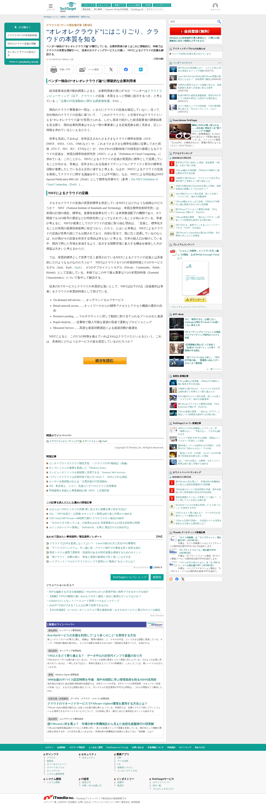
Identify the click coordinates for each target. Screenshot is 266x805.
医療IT (120, 782)
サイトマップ (185, 747)
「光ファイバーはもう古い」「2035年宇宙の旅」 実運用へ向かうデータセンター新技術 (202, 360)
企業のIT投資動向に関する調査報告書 (85, 100)
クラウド (51, 757)
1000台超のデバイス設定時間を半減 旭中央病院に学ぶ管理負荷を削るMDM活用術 (101, 679)
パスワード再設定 (77, 747)
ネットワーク (53, 770)
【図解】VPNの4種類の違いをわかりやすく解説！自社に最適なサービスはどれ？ (95, 596)
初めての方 (200, 747)
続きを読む (105, 360)
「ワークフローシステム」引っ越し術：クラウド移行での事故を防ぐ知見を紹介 (95, 548)
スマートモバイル (55, 767)
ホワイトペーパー (161, 782)
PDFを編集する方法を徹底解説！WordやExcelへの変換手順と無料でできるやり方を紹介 (99, 591)
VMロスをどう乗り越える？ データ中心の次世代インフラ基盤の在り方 (94, 655)
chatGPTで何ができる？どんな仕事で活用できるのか (79, 605)
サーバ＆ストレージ (56, 764)
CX (119, 764)
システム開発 (53, 782)
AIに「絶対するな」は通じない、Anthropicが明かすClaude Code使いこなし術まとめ (202, 322)
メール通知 (93, 69)
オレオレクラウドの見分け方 (21, 54)
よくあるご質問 (96, 747)
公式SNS (62, 802)
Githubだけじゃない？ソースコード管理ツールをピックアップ (84, 600)
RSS (170, 579)
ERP (119, 757)
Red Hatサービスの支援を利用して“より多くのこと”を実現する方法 (91, 635)
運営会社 (125, 802)
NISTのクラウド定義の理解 (21, 43)
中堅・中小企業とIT (92, 785)
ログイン (49, 747)
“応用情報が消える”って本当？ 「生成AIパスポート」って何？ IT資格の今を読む (202, 347)
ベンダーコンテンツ (182, 62)
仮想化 (157, 577)
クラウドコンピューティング (64, 441)
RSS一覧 (157, 785)
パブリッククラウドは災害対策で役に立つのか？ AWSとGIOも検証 (88, 477)
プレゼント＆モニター (163, 789)
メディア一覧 (49, 802)
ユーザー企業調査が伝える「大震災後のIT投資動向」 (79, 481)
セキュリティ (88, 757)
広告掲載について (156, 747)
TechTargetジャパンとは (117, 747)
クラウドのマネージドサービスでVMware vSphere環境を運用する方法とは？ (97, 703)
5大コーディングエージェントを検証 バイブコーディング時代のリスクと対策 (204, 335)
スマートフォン (90, 441)
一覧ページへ (214, 369)
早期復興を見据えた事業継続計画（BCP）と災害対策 (79, 490)
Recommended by (141, 567)
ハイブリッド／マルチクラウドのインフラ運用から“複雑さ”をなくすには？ (92, 561)
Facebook (176, 579)
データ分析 (122, 761)
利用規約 (171, 747)
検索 (219, 21)
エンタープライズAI (127, 770)
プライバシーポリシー (103, 802)
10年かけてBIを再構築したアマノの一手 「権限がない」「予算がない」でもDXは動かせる (199, 431)
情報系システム (125, 767)
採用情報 (135, 802)
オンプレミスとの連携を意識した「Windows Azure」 (78, 468)
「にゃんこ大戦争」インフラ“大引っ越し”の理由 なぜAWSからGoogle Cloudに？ (198, 254)
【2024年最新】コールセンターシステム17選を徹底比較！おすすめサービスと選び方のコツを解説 (104, 610)
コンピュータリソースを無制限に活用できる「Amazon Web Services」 (88, 472)
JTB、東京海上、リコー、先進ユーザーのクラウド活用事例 (82, 486)
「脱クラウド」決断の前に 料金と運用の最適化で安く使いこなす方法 (90, 557)
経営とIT (86, 782)
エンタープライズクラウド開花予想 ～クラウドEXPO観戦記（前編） (89, 463)
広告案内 (72, 802)
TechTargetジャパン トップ (130, 577)
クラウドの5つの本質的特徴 (22, 35)
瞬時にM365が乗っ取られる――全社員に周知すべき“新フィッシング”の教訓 (206, 128)
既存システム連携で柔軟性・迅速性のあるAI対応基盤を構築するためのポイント (95, 552)
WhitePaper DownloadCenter (155, 625)
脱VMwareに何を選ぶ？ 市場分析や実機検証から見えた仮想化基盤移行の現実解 (100, 723)
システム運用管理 (55, 774)
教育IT (120, 785)
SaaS (77, 267)
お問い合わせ (138, 747)
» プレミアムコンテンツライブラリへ (188, 307)
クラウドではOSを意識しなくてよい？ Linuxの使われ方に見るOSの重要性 (93, 543)
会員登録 (61, 747)
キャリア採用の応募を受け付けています (191, 54)
